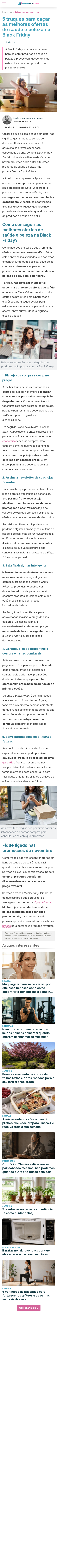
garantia (7, 762)
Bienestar (7, 1026)
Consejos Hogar (11, 1247)
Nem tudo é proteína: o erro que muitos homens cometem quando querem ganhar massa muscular (26, 1033)
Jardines (7, 1071)
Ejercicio (7, 1288)
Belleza (6, 981)
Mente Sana (8, 1161)
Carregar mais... (28, 1307)
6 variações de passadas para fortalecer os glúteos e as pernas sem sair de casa (26, 1295)
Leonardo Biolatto (22, 121)
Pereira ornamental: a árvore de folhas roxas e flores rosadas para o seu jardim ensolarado (28, 1078)
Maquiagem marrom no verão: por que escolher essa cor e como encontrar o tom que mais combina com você (27, 988)
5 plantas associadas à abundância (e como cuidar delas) (27, 1211)
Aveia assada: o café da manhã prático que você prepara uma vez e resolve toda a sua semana (28, 1123)
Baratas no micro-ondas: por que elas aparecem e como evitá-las (26, 1252)
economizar (9, 441)
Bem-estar (7, 12)
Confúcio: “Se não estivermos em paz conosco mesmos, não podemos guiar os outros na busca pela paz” (28, 1168)
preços (6, 925)
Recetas (6, 1116)
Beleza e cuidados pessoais (27, 12)
